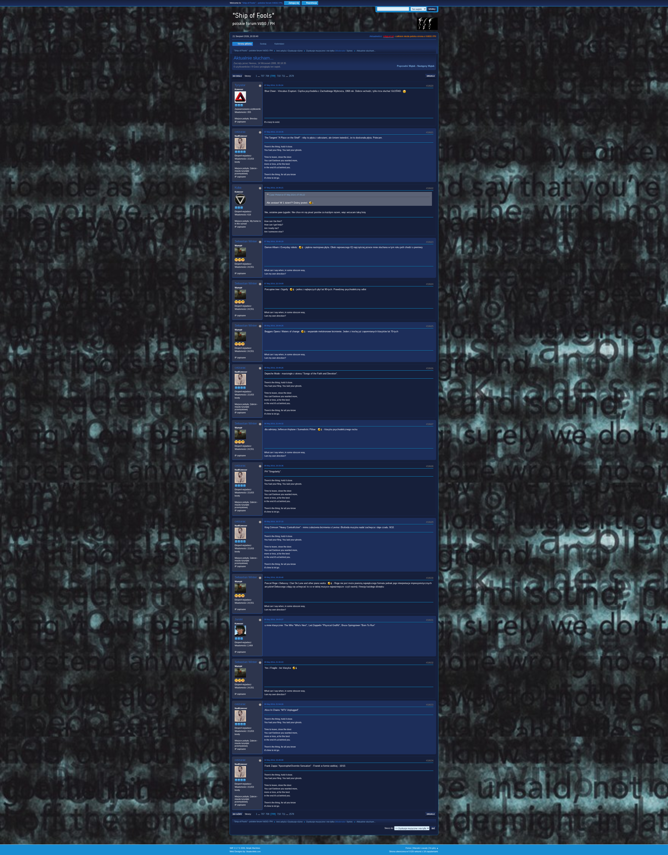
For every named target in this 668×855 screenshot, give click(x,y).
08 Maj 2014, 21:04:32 (273, 424)
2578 (291, 76)
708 (267, 76)
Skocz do (388, 828)
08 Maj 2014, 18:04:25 (273, 326)
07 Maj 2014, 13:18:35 (273, 132)
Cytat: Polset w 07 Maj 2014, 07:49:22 (287, 195)
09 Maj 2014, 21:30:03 (273, 662)
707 (262, 76)
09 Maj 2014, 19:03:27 (273, 619)
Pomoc (408, 848)
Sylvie (349, 51)
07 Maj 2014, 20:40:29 (273, 241)
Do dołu (237, 76)
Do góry (237, 814)
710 (279, 76)
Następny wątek (425, 66)
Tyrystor (240, 85)
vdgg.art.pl (388, 36)
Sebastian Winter (246, 241)
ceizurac (240, 131)
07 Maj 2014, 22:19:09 (273, 284)
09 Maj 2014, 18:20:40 (273, 577)
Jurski (239, 619)
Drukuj (431, 76)
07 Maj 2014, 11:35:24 (273, 85)
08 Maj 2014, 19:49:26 (273, 368)
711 (283, 76)
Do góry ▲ (433, 848)
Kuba (238, 187)
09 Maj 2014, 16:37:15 (273, 521)
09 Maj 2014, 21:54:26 (273, 704)
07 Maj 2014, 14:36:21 (273, 188)
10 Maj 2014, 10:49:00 (273, 760)
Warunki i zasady (420, 848)
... (259, 76)
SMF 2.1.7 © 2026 (237, 848)
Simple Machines (253, 848)
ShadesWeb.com (253, 851)
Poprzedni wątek (406, 66)
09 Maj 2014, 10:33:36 (273, 466)
